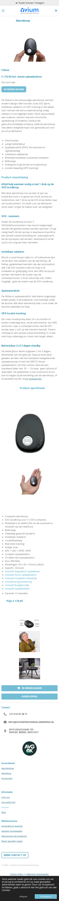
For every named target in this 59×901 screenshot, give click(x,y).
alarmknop (6, 773)
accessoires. (35, 378)
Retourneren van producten (14, 836)
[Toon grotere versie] (29, 641)
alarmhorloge (7, 768)
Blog (3, 812)
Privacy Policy (16, 874)
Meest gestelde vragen (12, 841)
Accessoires (6, 778)
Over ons (5, 797)
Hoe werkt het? (8, 802)
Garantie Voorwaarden (11, 831)
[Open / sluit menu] (3, 11)
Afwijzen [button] (23, 896)
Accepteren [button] (45, 896)
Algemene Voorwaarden (37, 874)
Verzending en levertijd (11, 826)
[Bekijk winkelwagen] (56, 11)
